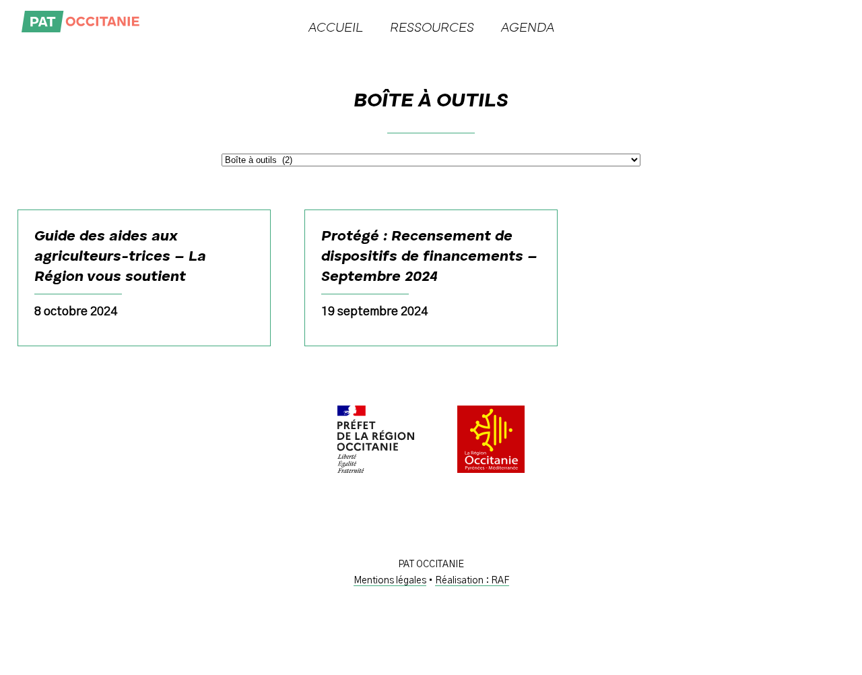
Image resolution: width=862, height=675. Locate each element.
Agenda (527, 28)
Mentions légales (390, 580)
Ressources (432, 28)
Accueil (335, 28)
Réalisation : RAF (472, 580)
